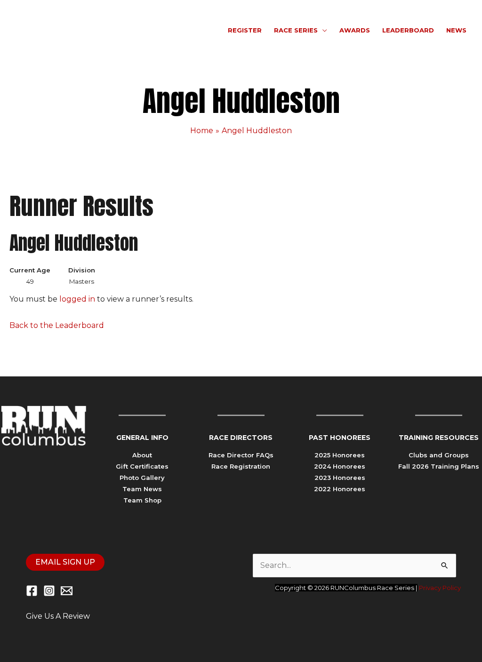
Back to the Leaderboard (56, 325)
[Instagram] (49, 591)
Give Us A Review (58, 616)
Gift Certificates (142, 466)
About (142, 455)
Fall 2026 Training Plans (438, 466)
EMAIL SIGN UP (65, 562)
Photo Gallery (142, 477)
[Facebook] (32, 591)
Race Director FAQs (241, 455)
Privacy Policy (440, 587)
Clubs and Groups (439, 455)
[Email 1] (66, 591)
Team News (142, 489)
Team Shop (142, 500)
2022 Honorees (339, 489)
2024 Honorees (339, 466)
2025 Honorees (339, 455)
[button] (322, 30)
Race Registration (240, 466)
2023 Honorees (339, 477)
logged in (77, 299)
